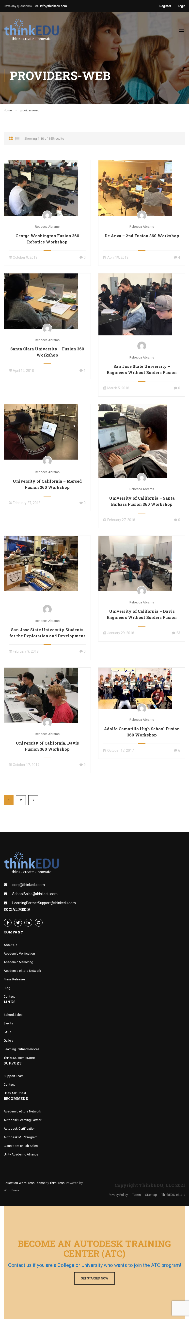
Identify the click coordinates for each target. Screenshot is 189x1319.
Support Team (14, 1076)
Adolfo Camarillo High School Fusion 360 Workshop (142, 731)
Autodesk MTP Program (20, 1137)
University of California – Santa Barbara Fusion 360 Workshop (142, 501)
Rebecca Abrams (47, 226)
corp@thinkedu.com (28, 885)
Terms (136, 1195)
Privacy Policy (118, 1195)
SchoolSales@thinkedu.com (35, 894)
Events (8, 1023)
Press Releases (14, 979)
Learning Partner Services (21, 1049)
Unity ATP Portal (15, 1093)
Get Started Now (94, 1278)
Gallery (8, 1040)
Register (165, 6)
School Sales (13, 1015)
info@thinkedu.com (53, 6)
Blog (7, 988)
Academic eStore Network (22, 971)
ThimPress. (57, 1183)
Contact (9, 996)
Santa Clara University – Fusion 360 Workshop (47, 352)
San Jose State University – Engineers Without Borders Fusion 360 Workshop (142, 372)
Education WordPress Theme (24, 1183)
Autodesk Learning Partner (22, 1120)
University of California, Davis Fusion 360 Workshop (47, 746)
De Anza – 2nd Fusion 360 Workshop (142, 235)
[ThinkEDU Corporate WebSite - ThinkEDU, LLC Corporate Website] (34, 31)
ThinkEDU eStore (173, 1195)
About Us (10, 945)
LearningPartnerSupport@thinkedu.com (44, 903)
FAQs (7, 1032)
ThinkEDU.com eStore (19, 1058)
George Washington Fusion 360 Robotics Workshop (47, 238)
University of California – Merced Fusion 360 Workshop (47, 484)
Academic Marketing (18, 962)
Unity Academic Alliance (21, 1154)
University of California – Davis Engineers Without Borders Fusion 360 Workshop (142, 617)
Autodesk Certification (19, 1128)
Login (181, 6)
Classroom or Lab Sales (21, 1146)
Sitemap (151, 1195)
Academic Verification (19, 953)
